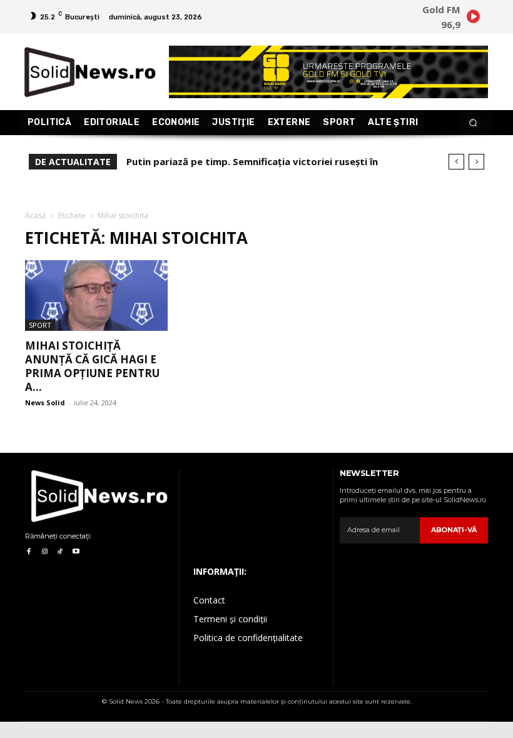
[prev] (456, 161)
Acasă (35, 215)
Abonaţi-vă (454, 529)
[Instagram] (44, 552)
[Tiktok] (60, 552)
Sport (40, 325)
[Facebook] (28, 552)
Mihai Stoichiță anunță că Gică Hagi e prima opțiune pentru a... (92, 366)
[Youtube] (76, 552)
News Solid (45, 402)
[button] (473, 123)
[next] (476, 161)
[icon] (472, 18)
